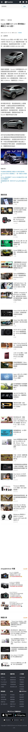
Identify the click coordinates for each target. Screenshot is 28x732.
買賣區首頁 (22, 677)
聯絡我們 (22, 697)
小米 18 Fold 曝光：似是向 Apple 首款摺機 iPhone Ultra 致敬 (20, 354)
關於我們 (22, 695)
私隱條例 (22, 706)
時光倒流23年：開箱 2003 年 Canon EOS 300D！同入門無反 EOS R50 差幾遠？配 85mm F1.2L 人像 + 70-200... (20, 420)
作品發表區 (3, 684)
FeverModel (4, 682)
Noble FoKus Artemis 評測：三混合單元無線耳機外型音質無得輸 (20, 345)
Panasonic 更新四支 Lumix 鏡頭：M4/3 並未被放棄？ (19, 487)
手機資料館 (13, 682)
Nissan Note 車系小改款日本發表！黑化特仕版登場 (20, 322)
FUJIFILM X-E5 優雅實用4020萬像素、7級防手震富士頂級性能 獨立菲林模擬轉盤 (16, 584)
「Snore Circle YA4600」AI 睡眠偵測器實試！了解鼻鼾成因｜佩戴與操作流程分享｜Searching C (19, 623)
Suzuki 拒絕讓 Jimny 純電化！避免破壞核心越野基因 (20, 252)
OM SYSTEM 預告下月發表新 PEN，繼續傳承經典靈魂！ (19, 395)
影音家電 (22, 686)
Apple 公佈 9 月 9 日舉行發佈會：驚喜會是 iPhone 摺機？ (20, 376)
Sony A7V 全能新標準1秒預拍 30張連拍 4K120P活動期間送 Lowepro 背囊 (15, 574)
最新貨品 (12, 697)
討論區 (2, 686)
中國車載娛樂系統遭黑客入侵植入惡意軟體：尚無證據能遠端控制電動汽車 (20, 466)
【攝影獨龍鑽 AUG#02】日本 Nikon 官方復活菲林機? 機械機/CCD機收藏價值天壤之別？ (20, 265)
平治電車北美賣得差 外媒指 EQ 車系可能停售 (12, 171)
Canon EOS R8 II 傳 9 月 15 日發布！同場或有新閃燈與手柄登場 (20, 312)
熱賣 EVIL (12, 706)
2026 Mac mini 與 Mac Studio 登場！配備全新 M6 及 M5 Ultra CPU (19, 506)
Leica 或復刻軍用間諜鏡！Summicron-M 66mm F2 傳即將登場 (19, 219)
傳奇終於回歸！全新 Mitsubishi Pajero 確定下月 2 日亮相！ (20, 404)
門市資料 (12, 695)
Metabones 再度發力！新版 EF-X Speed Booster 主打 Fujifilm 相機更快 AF (19, 517)
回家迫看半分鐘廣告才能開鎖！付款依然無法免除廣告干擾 (20, 200)
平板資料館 (13, 684)
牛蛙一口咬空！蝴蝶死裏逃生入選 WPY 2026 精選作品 (20, 457)
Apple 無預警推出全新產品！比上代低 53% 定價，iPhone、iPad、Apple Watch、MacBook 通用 (20, 443)
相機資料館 (13, 677)
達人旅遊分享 (4, 704)
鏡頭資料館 (13, 679)
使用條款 (22, 704)
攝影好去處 (3, 695)
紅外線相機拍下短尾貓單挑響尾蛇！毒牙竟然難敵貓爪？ (20, 385)
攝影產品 (22, 679)
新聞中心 (3, 20)
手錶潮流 (22, 689)
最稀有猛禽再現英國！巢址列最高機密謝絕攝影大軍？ (20, 497)
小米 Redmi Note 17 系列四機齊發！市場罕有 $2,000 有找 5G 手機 (19, 285)
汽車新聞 (20, 32)
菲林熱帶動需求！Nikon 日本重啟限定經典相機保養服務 (20, 364)
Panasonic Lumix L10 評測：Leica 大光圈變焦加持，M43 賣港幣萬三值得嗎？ (20, 232)
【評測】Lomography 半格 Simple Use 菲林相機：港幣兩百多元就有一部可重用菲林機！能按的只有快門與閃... (20, 296)
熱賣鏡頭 (12, 701)
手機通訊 (22, 682)
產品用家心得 (13, 686)
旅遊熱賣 (3, 697)
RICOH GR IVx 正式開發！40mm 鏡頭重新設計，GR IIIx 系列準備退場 (19, 332)
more (24, 569)
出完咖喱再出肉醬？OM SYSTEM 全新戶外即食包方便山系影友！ (20, 210)
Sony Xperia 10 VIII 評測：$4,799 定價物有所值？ (19, 476)
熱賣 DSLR (13, 704)
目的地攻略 (3, 699)
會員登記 (22, 701)
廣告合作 (22, 699)
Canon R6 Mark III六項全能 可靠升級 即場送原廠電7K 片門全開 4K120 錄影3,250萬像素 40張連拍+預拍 (16, 595)
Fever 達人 (3, 679)
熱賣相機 (12, 699)
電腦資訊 (22, 684)
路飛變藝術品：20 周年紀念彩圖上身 (19, 431)
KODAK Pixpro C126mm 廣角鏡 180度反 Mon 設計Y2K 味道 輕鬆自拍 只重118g (16, 604)
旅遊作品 (3, 701)
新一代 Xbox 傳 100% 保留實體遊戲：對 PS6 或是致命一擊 (20, 242)
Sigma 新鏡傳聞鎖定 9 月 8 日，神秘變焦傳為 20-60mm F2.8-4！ (19, 275)
